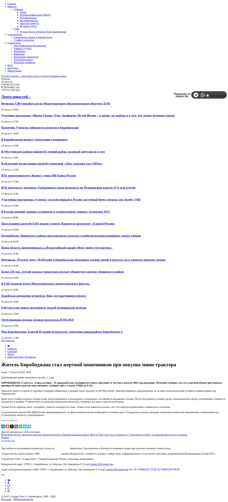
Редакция (6, 499)
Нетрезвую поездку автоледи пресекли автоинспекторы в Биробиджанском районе (45, 434)
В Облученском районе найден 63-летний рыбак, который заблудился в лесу (53, 151)
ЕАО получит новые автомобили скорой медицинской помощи (44, 307)
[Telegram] (29, 426)
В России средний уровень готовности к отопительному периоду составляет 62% (55, 211)
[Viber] (16, 426)
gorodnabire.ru (62, 448)
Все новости (7, 340)
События (12, 351)
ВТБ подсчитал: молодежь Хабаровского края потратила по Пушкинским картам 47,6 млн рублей (68, 187)
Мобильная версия (23, 499)
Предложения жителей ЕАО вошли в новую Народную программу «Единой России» (58, 223)
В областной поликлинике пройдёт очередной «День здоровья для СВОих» (52, 163)
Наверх (5, 437)
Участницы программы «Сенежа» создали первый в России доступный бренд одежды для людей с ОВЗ (71, 199)
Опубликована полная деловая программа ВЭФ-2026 (37, 319)
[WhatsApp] (20, 426)
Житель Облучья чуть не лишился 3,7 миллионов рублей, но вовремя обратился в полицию (138, 434)
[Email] (8, 491)
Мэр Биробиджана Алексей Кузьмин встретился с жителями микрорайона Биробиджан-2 (62, 331)
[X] (12, 426)
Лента (10, 354)
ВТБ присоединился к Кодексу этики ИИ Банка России (38, 175)
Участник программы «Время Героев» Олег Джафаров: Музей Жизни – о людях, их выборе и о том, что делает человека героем (88, 115)
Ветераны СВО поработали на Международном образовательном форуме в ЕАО (55, 103)
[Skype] (25, 426)
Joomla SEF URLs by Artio (8, 440)
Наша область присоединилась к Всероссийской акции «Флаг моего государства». (56, 247)
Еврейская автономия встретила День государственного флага (43, 295)
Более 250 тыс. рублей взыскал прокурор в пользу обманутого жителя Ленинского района (62, 271)
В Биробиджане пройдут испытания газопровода (34, 139)
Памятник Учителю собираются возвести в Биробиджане (40, 127)
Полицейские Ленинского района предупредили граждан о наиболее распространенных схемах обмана (71, 235)
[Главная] (8, 346)
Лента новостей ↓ (16, 97)
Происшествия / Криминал (21, 357)
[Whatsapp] (8, 488)
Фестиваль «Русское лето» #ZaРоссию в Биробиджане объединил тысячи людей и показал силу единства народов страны (83, 259)
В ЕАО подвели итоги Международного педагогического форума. (45, 283)
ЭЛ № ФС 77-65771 (50, 453)
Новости (12, 348)
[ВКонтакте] (3, 426)
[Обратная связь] (8, 485)
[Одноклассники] (7, 426)
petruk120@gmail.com (102, 464)
